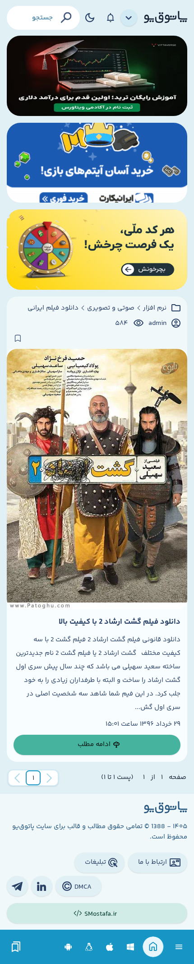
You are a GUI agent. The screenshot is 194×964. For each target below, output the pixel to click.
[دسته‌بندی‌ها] (129, 18)
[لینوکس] (89, 947)
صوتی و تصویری (110, 308)
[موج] (97, 76)
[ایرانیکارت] (97, 163)
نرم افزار (154, 308)
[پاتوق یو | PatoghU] (165, 17)
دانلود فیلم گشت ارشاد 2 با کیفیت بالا (119, 622)
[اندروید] (68, 947)
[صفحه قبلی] (49, 778)
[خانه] (153, 947)
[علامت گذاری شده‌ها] (16, 947)
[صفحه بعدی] (17, 778)
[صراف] (97, 249)
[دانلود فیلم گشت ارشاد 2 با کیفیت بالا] (97, 479)
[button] (33, 778)
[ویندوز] (130, 947)
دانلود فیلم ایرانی (53, 308)
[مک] (110, 947)
